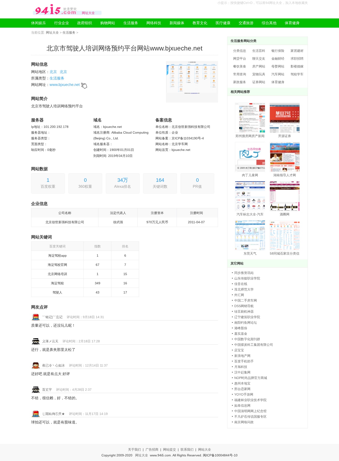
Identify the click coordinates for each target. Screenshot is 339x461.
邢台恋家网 (242, 389)
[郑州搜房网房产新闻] (250, 118)
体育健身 (292, 23)
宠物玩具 (258, 74)
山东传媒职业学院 (247, 278)
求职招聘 (297, 58)
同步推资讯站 (244, 273)
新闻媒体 (177, 23)
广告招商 (152, 449)
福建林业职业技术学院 (250, 400)
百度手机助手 (244, 361)
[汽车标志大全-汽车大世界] (250, 196)
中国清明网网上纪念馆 (250, 411)
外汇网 (239, 295)
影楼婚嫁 (297, 66)
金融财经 (277, 58)
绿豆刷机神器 (244, 311)
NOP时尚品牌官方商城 (250, 378)
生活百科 (258, 51)
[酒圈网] (285, 196)
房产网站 (258, 66)
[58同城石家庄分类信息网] (285, 235)
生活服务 (130, 23)
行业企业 (61, 23)
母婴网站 (277, 66)
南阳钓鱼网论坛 (245, 322)
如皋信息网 (242, 405)
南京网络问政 (244, 422)
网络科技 (153, 23)
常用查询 (239, 74)
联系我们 (187, 449)
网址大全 (52, 32)
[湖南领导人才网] (285, 157)
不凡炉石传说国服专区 (250, 416)
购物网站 (107, 23)
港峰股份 (240, 328)
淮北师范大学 (244, 289)
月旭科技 (240, 367)
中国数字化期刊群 (247, 339)
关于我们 (134, 449)
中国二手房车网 (245, 300)
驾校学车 (297, 74)
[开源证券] (285, 118)
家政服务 (239, 82)
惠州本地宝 (242, 383)
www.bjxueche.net (65, 85)
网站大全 (204, 449)
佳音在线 (240, 284)
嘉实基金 (240, 333)
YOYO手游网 (243, 394)
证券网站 (258, 82)
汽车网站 (277, 74)
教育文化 (200, 23)
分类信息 (239, 51)
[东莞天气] (250, 235)
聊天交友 (258, 58)
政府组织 (84, 23)
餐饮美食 (239, 66)
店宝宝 (239, 350)
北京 (53, 72)
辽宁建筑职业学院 (247, 317)
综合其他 (269, 23)
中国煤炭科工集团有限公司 (253, 344)
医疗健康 (223, 23)
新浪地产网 (242, 356)
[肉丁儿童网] (250, 157)
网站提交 (169, 449)
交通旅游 (246, 23)
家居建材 (297, 51)
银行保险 (277, 51)
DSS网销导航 (244, 306)
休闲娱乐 (38, 23)
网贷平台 (239, 58)
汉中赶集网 (242, 372)
